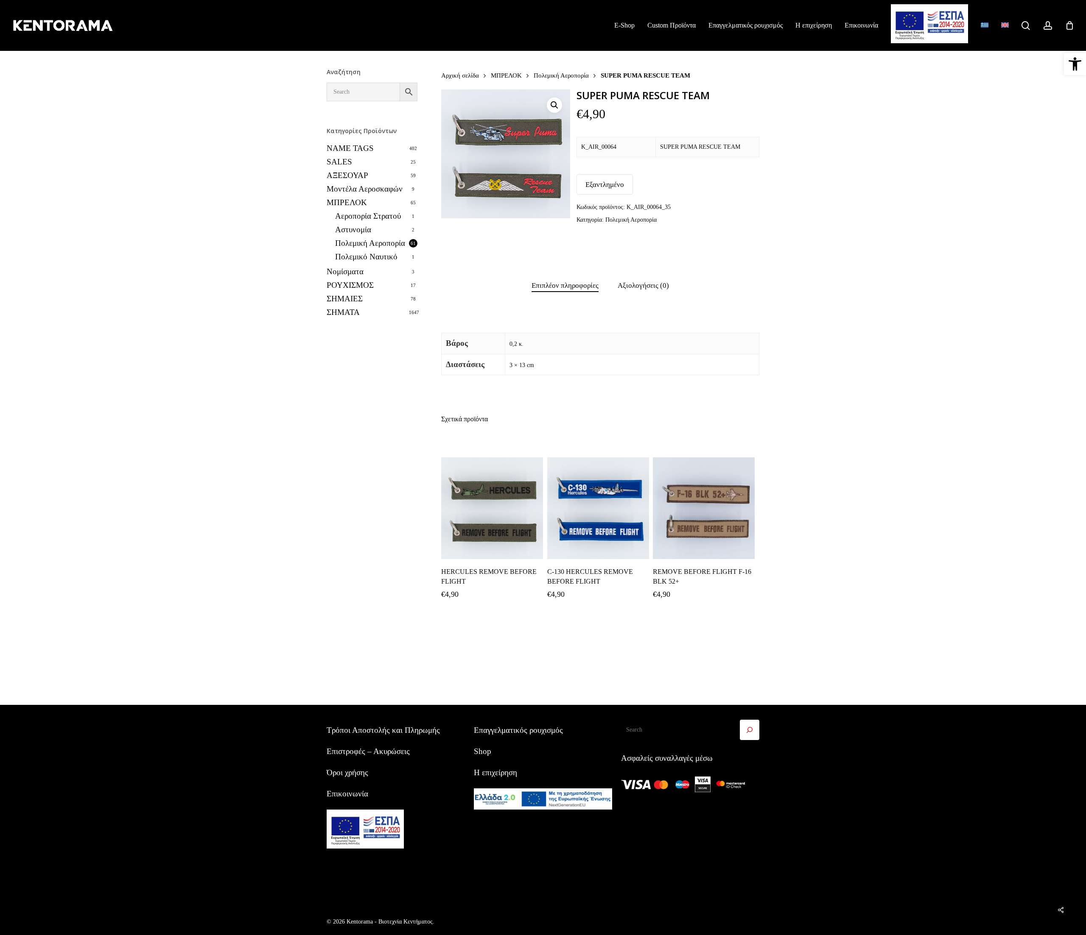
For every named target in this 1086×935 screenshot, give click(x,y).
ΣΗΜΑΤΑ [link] (343, 312)
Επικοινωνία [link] (347, 793)
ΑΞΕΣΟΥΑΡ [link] (347, 175)
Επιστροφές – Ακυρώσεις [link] (368, 751)
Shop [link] (482, 751)
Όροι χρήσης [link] (347, 772)
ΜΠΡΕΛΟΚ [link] (347, 202)
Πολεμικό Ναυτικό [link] (366, 256)
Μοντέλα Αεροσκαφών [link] (365, 188)
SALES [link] (339, 161)
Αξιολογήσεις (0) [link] (643, 285)
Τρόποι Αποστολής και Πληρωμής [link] (383, 730)
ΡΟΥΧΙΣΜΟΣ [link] (350, 285)
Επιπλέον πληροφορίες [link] (565, 285)
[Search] (749, 730)
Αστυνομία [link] (353, 229)
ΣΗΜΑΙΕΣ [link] (345, 298)
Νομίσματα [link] (345, 271)
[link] (1075, 64)
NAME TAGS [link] (350, 148)
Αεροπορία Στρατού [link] (368, 215)
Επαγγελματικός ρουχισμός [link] (518, 730)
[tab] (565, 286)
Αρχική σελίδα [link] (460, 75)
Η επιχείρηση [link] (495, 772)
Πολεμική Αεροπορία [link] (370, 243)
